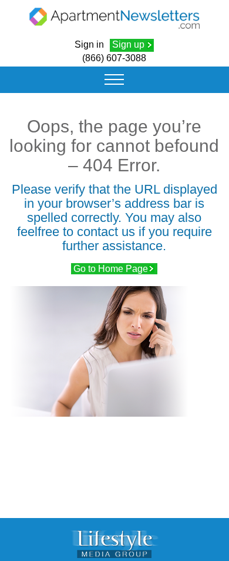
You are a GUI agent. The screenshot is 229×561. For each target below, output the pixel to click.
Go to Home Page (110, 269)
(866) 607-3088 (114, 58)
